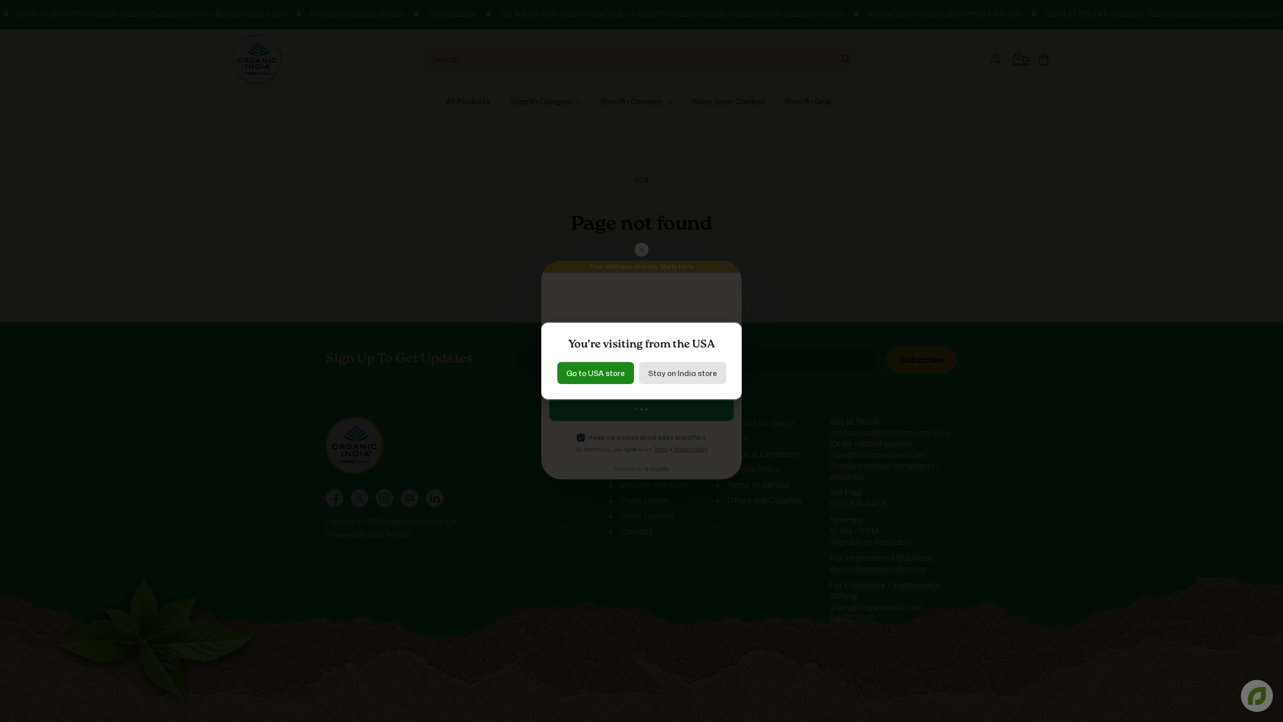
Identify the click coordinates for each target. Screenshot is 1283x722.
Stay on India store (682, 373)
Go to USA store (595, 373)
